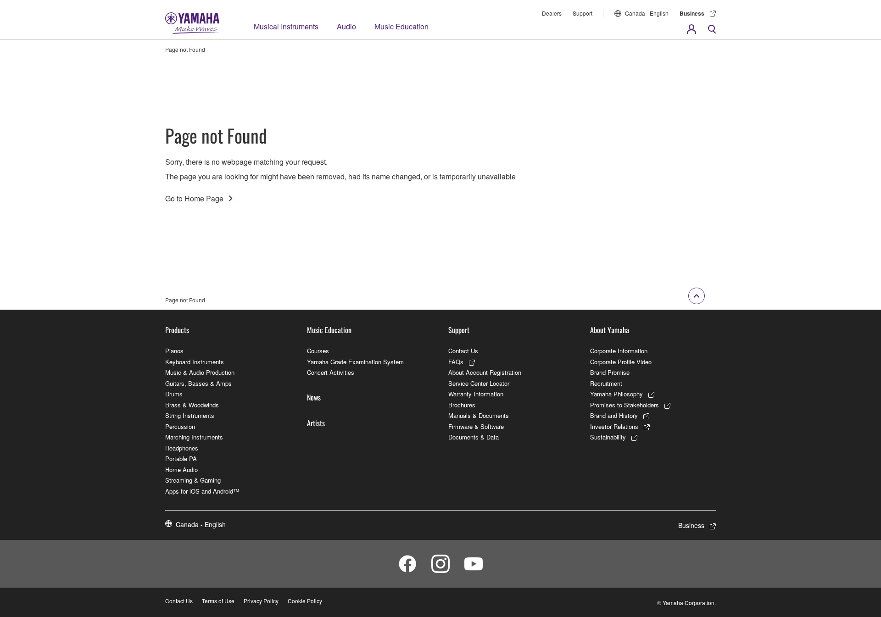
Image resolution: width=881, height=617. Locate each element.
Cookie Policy (305, 601)
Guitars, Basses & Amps (198, 383)
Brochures (461, 404)
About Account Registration (484, 372)
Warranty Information (475, 393)
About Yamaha (609, 329)
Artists (316, 422)
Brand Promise (610, 372)
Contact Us (463, 350)
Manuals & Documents (478, 415)
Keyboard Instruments (194, 361)
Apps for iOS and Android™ (202, 491)
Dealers (552, 13)
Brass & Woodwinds (192, 404)
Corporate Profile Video (621, 361)
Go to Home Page (194, 198)
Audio (346, 26)
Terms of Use (218, 601)
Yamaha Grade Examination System (355, 361)
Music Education (401, 26)
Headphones (181, 448)
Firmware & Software (476, 426)
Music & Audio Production (199, 372)
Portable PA (181, 458)
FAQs (455, 361)
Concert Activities (330, 372)
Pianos (174, 350)
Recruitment (606, 383)
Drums (174, 393)
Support (582, 13)
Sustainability (608, 437)
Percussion (180, 426)
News (314, 397)
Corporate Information (618, 350)
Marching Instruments (194, 437)
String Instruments (189, 415)
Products (177, 329)
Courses (318, 350)
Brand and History (614, 415)
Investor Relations (614, 426)
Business (692, 13)
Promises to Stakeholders (624, 404)
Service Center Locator (478, 383)
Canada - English (647, 13)
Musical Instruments (286, 26)
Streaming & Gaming (193, 480)
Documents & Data (473, 437)
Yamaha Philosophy (616, 393)
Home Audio (181, 469)
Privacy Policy (261, 601)
